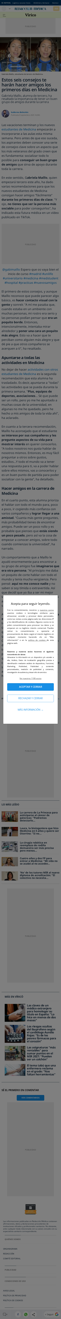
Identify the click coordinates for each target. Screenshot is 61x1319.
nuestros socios (47, 610)
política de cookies (37, 640)
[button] (30, 678)
